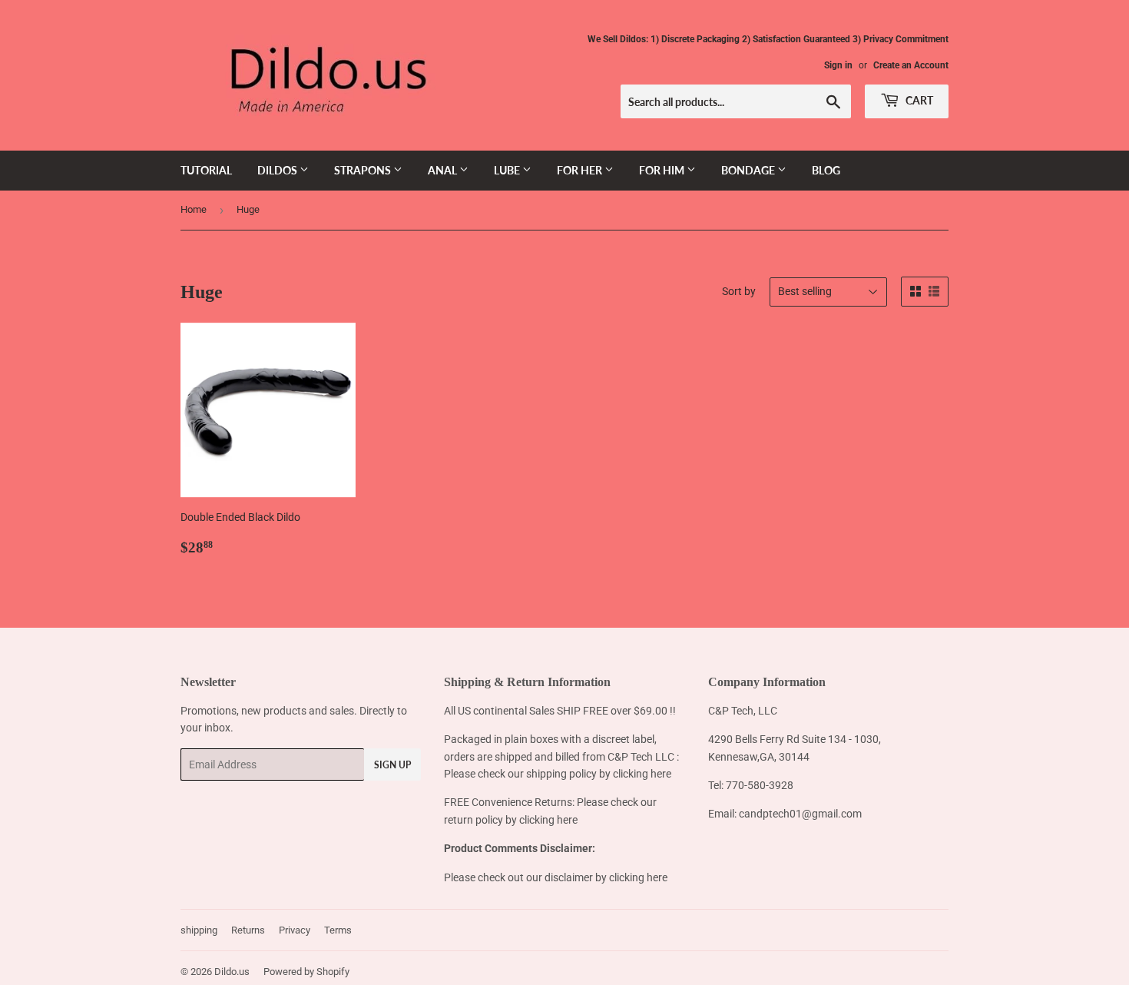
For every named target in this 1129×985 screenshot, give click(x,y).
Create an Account (911, 65)
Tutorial (206, 170)
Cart (918, 100)
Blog (826, 170)
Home (193, 209)
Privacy (294, 930)
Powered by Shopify (306, 971)
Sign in (838, 65)
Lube (508, 170)
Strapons (363, 170)
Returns (248, 930)
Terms (338, 930)
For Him (663, 170)
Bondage (749, 170)
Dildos (278, 170)
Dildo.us (232, 971)
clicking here (642, 774)
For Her (580, 170)
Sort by (739, 291)
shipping (198, 930)
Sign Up (392, 765)
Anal (443, 170)
